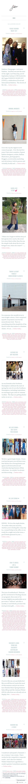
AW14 (14, 421)
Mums (4, 660)
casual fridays (8, 571)
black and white (7, 350)
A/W (19, 418)
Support (22, 753)
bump (17, 644)
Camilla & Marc (10, 743)
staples (15, 752)
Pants (3, 354)
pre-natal (18, 661)
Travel (11, 418)
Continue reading (14, 87)
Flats (20, 650)
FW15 (11, 425)
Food (11, 349)
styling (24, 663)
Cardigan (13, 645)
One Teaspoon (19, 507)
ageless (20, 642)
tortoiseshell (23, 185)
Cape (6, 645)
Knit (12, 747)
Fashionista (11, 573)
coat (4, 267)
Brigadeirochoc (12, 502)
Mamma (11, 655)
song (9, 269)
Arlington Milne (11, 178)
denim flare (8, 504)
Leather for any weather (14, 370)
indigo (14, 574)
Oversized (15, 751)
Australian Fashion (21, 739)
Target (17, 664)
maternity (23, 655)
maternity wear (6, 658)
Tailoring (4, 754)
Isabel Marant (11, 426)
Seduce (7, 663)
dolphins (18, 351)
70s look (21, 264)
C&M (21, 502)
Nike (18, 660)
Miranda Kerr (19, 506)
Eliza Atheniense (15, 267)
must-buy (8, 751)
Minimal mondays (14, 114)
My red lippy (8, 660)
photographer (5, 97)
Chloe (17, 571)
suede (22, 269)
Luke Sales (12, 96)
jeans (18, 180)
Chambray (8, 503)
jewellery (12, 653)
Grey (13, 746)
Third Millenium (15, 270)
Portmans (19, 430)
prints (3, 752)
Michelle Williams (18, 658)
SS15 (11, 269)
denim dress (7, 572)
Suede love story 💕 (14, 200)
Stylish (4, 664)
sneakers (20, 663)
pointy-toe (15, 183)
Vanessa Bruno (8, 666)
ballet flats (9, 643)
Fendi (16, 180)
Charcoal (20, 743)
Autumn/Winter (10, 421)
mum (25, 659)
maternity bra (6, 657)
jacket (12, 652)
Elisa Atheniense (8, 267)
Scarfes (4, 663)
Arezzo (15, 501)
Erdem (4, 650)
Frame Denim (10, 268)
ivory (18, 352)
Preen (19, 183)
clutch (24, 350)
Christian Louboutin (14, 503)
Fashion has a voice (14, 769)
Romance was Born (13, 97)
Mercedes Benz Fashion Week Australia (17, 750)
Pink (21, 751)
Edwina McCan (14, 94)
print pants (12, 662)
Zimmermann (19, 667)
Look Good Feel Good (21, 654)
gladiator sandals (16, 425)
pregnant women (5, 662)
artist (16, 178)
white (8, 356)
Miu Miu (21, 96)
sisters (13, 663)
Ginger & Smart (8, 746)
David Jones (5, 94)
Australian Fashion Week (8, 741)
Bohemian (7, 422)
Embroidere (21, 744)
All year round (6, 420)
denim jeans (18, 572)
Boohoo (24, 178)
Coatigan (5, 646)
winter (16, 434)
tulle (14, 754)
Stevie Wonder (7, 355)
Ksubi (8, 506)
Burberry (8, 266)
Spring (4, 432)
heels (23, 505)
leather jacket (23, 180)
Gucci (24, 573)
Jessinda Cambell (15, 95)
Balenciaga (20, 178)
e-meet (21, 179)
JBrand (15, 652)
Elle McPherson (10, 505)
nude (12, 751)
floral (3, 746)
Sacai (12, 431)
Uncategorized (11, 177)
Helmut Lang (8, 95)
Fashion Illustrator (10, 180)
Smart (16, 663)
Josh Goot (17, 653)
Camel (15, 266)
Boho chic (20, 643)
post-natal (13, 661)
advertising (4, 178)
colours (4, 351)
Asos (24, 501)
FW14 (5, 425)
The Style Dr (11, 99)
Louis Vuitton (15, 575)
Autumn (4, 421)
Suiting (18, 753)
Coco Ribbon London (11, 646)
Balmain (21, 421)
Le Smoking (22, 747)
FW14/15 (7, 425)
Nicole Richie (22, 429)
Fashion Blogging (14, 745)
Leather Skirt (22, 748)
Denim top (18, 504)
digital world (17, 179)
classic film (23, 266)
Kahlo (18, 426)
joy (20, 653)
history (11, 574)
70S (18, 264)
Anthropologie (10, 501)
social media (20, 184)
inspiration (5, 426)
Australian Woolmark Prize (19, 741)
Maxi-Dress (12, 658)
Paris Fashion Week (10, 576)
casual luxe (11, 179)
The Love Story (9, 270)
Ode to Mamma (22, 660)
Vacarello (4, 434)
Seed (10, 663)
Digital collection (8, 744)
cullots (23, 423)
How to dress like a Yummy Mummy (15, 594)
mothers (21, 659)
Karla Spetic (8, 747)
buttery (12, 266)
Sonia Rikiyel (17, 576)
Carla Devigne (23, 422)
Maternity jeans (13, 657)
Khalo (20, 426)
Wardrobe (9, 186)
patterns (10, 354)
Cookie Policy (7, 777)
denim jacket (13, 504)
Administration (19, 738)
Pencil (11, 430)
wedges (20, 270)
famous (20, 267)
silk (8, 752)
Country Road (9, 351)
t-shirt (19, 433)
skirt (19, 431)
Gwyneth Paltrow (5, 574)
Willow (13, 100)
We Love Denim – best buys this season (14, 451)
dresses (5, 505)
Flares (6, 268)
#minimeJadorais (21, 177)
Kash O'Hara (21, 95)
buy (3, 743)
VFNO (15, 99)
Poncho (9, 661)
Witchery (16, 272)
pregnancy (23, 661)
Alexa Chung (23, 418)
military (13, 429)
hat (21, 505)
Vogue (18, 99)
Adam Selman (23, 568)
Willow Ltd (18, 100)
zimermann (14, 755)
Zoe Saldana (14, 578)
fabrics (6, 573)
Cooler (19, 423)
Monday (13, 182)
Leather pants (12, 427)
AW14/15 (17, 421)
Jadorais (22, 36)
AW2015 (15, 742)
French (20, 573)
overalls (24, 507)
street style (19, 432)
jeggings (19, 652)
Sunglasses (17, 185)
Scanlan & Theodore (20, 508)
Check (23, 645)
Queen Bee (17, 662)
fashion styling (22, 745)
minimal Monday (8, 182)
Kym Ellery (15, 747)
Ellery (17, 744)
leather (23, 426)
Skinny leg (12, 752)
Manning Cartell (17, 655)
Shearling (16, 431)
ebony (21, 351)
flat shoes (17, 650)
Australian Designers (12, 93)
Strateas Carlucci (13, 432)
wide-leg (11, 356)
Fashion (12, 92)
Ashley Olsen (19, 501)
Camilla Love (23, 93)
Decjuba (4, 424)
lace (19, 747)
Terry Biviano (5, 99)
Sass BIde (13, 508)
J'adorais (4, 506)
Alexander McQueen (22, 92)
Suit (16, 753)
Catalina (17, 350)
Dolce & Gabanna (11, 649)
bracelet (22, 265)
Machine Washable (6, 655)
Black (3, 350)
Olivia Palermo (7, 430)
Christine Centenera (14, 423)
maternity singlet (20, 657)
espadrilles (8, 650)
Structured (11, 753)
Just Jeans (23, 653)
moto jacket (18, 182)
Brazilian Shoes (5, 502)
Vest (16, 754)
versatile (14, 666)
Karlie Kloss (9, 575)
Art (6, 92)
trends (24, 355)
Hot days (22, 425)
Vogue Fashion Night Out (14, 30)
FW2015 (9, 651)
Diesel (7, 424)
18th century (17, 568)
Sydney (24, 97)
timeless (20, 355)
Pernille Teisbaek (7, 508)
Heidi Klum (4, 652)
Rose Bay (24, 354)
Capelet (9, 645)
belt (16, 643)
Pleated (14, 430)
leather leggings (5, 427)
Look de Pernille (12, 506)
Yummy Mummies (22, 577)
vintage (21, 510)
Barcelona (18, 265)
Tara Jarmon (15, 355)
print (24, 751)
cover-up (19, 648)
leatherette (17, 427)
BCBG (14, 643)
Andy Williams (10, 265)
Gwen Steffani (22, 651)
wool (25, 754)
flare (15, 505)
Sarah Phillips (22, 662)
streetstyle (19, 97)
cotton (23, 571)
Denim (4, 504)
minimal (3, 182)
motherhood (16, 659)
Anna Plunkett (5, 93)
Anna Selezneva (12, 420)
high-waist (18, 268)
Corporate (18, 646)
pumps (12, 184)
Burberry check (16, 422)
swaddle (14, 664)
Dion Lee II (23, 504)
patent (6, 354)
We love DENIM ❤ (14, 524)
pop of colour (19, 354)
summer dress (10, 433)
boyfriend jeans (5, 179)
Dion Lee (9, 94)
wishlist (19, 434)
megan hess (17, 96)
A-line (17, 418)
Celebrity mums (18, 645)
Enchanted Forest (21, 94)
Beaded (18, 742)
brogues (17, 502)
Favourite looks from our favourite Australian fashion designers (16, 685)
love (21, 268)
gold (14, 268)
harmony (10, 352)
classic (18, 266)
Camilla (19, 93)
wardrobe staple (14, 186)
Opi (23, 268)
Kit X (9, 96)
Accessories (15, 642)
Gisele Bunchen (16, 651)
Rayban (15, 184)
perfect (13, 354)
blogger (14, 569)
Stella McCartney (16, 269)
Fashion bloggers (21, 424)
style (12, 355)
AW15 (15, 265)
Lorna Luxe (9, 429)
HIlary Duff (8, 652)
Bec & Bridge (10, 569)
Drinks (9, 92)
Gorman (18, 505)
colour (20, 571)
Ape (7, 739)
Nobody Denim (7, 507)
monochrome (22, 352)
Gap (12, 651)
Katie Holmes (4, 654)
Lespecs (22, 427)
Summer (4, 433)
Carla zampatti (6, 423)
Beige (22, 742)
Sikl (6, 752)
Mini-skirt (18, 429)
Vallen (18, 510)
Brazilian (4, 266)
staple (7, 432)
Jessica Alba (21, 574)
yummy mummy (13, 667)
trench (11, 510)
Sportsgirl (23, 431)
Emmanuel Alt (15, 424)
